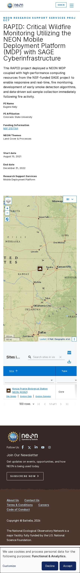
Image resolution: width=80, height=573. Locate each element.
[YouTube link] (42, 448)
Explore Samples (43, 396)
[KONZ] (40, 268)
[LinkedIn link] (36, 447)
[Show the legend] (70, 199)
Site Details (11, 396)
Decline (50, 565)
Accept (67, 565)
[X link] (29, 448)
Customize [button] (9, 565)
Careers (43, 504)
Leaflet (43, 338)
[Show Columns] (69, 352)
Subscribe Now (23, 476)
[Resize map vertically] (74, 339)
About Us (13, 500)
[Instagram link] (49, 448)
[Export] (69, 361)
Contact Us (31, 500)
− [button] (7, 213)
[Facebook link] (22, 447)
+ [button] (7, 208)
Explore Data (26, 396)
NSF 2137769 (10, 128)
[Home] (15, 5)
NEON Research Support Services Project (39, 19)
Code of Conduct (18, 509)
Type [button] (64, 371)
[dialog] (40, 560)
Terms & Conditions (20, 504)
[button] (14, 371)
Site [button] (11, 371)
